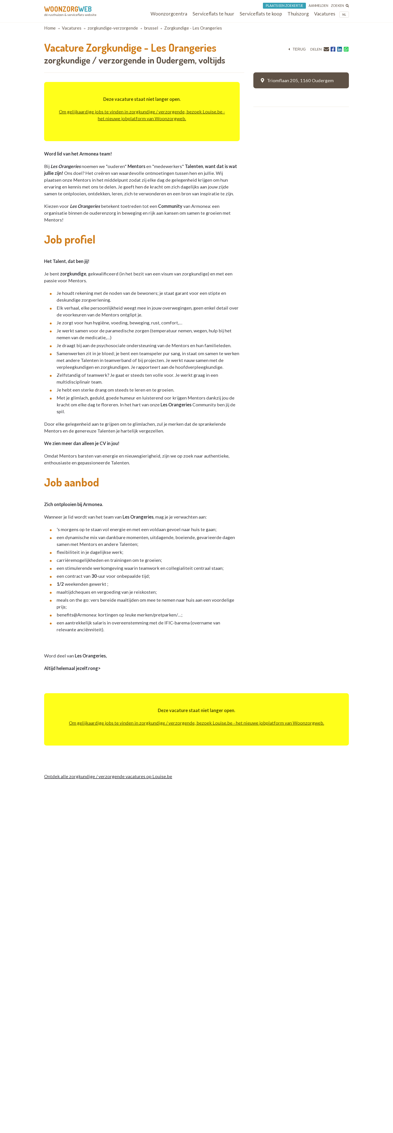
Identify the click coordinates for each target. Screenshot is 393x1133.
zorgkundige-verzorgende (113, 28)
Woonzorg (68, 8)
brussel (151, 28)
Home (50, 28)
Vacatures (71, 28)
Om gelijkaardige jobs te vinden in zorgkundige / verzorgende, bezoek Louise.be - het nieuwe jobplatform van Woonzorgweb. (196, 723)
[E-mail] (326, 49)
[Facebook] (333, 49)
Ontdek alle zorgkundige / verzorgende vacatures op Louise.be (108, 776)
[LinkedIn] (339, 49)
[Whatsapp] (346, 49)
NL (344, 14)
